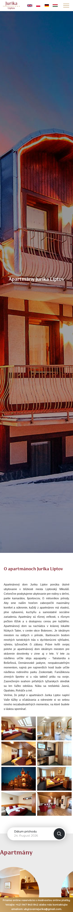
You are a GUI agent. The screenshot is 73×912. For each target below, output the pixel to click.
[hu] (55, 5)
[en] (29, 5)
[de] (46, 5)
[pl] (38, 5)
